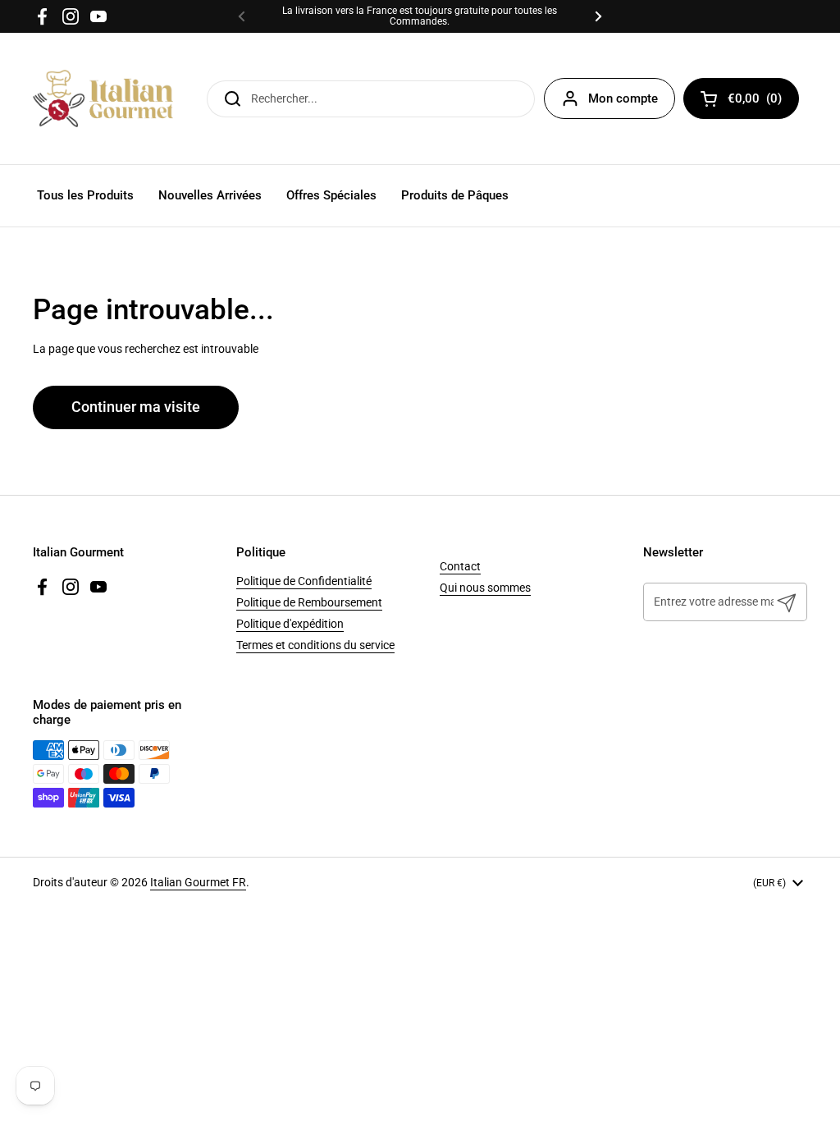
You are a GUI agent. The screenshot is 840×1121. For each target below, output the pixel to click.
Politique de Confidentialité (304, 581)
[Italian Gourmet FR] (103, 98)
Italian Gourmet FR (198, 882)
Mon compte (623, 98)
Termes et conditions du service (315, 645)
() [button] (763, 101)
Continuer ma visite (135, 407)
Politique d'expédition (290, 623)
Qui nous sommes (485, 587)
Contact (460, 566)
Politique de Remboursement (309, 602)
